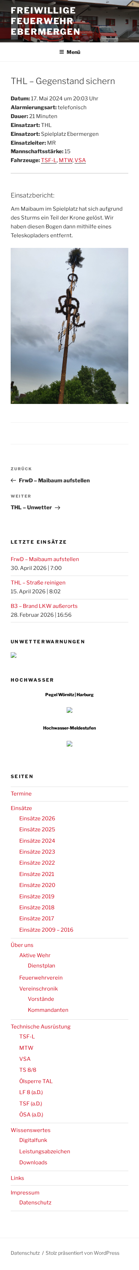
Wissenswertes (31, 1130)
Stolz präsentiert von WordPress (82, 1253)
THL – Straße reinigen (38, 582)
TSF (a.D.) (30, 1103)
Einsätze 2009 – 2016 (46, 930)
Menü (73, 52)
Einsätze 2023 (37, 852)
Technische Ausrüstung (41, 1027)
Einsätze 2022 (37, 863)
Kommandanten (48, 1010)
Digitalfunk (33, 1140)
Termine (21, 794)
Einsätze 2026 (37, 818)
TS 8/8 (27, 1070)
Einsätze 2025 (37, 829)
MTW (65, 160)
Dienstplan (41, 966)
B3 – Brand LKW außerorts (44, 606)
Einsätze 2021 (36, 874)
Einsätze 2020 (37, 885)
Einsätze (21, 808)
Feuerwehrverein (41, 978)
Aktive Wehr (35, 955)
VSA (80, 160)
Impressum (25, 1192)
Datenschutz (35, 1202)
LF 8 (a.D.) (31, 1092)
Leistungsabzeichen (44, 1151)
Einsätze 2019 (37, 896)
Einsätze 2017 (36, 918)
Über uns (22, 945)
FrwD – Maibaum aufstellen (45, 559)
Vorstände (41, 999)
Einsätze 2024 (37, 841)
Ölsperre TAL (36, 1081)
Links (17, 1178)
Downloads (33, 1162)
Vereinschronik (38, 989)
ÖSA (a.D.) (31, 1114)
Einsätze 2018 (37, 907)
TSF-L (49, 160)
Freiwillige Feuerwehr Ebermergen (46, 21)
